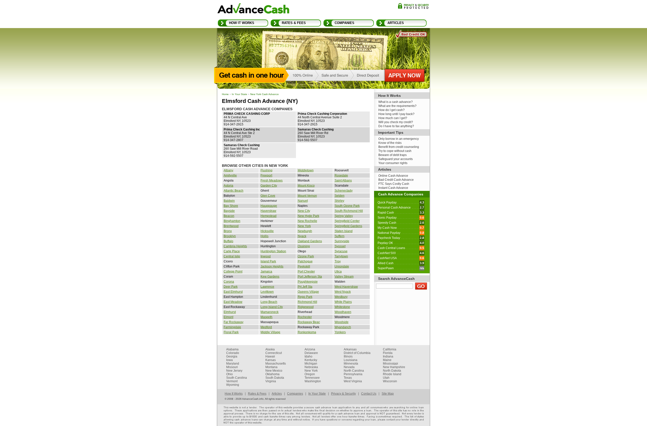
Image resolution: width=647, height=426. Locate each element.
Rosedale (341, 175)
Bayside (229, 211)
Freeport (266, 175)
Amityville (230, 175)
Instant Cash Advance (393, 188)
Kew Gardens (270, 276)
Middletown (306, 170)
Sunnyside (342, 241)
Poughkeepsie (308, 281)
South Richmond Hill (349, 211)
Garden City (269, 185)
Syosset (340, 246)
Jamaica (266, 271)
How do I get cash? (391, 110)
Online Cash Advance (393, 175)
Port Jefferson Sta (310, 276)
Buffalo (228, 241)
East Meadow (233, 302)
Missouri (232, 367)
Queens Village (308, 292)
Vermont (232, 381)
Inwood (266, 256)
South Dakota (274, 377)
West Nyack (343, 292)
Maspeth (266, 317)
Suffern (339, 236)
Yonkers (340, 332)
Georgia (231, 356)
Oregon (310, 374)
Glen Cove (268, 195)
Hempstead (268, 216)
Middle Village (270, 332)
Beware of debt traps (392, 155)
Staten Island (344, 231)
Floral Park (231, 332)
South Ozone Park (347, 206)
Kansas (270, 360)
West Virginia (353, 381)
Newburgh (305, 231)
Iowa (229, 360)
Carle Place (232, 251)
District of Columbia (357, 353)
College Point (233, 271)
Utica (338, 271)
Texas (348, 377)
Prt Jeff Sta (305, 286)
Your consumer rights (392, 163)
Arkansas (350, 349)
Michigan (311, 363)
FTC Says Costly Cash (393, 184)
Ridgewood (306, 307)
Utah (386, 377)
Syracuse (341, 251)
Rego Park (305, 297)
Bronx (228, 231)
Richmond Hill (307, 302)
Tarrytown (341, 256)
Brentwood (231, 226)
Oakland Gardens (310, 241)
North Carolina (354, 370)
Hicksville (267, 231)
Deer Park (231, 286)
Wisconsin (390, 381)
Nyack (302, 236)
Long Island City (272, 307)
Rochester (305, 317)
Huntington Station (273, 251)
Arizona (310, 349)
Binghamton (232, 221)
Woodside (342, 322)
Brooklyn (230, 236)
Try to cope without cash (394, 151)
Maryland (232, 363)
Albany (228, 170)
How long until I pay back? (396, 114)
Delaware (311, 353)
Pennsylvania (353, 374)
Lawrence (267, 286)
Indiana (388, 356)
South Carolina (236, 377)
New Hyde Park (308, 216)
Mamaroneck (270, 312)
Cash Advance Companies (400, 194)
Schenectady (344, 190)
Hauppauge (269, 206)
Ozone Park (306, 256)
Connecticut (273, 353)
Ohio (229, 374)
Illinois (348, 356)
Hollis (264, 236)
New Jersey (234, 370)
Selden (339, 195)
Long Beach (269, 302)
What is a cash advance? (395, 102)
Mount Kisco (306, 185)
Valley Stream (344, 276)
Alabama (232, 349)
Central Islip (232, 256)
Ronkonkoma (307, 332)
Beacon (229, 216)
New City (304, 211)
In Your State (239, 94)
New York (304, 226)
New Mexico (273, 370)
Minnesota (351, 363)
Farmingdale (232, 327)
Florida (387, 353)
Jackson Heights (272, 266)
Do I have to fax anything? (396, 126)
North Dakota (392, 370)
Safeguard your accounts (395, 159)
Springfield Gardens (348, 226)
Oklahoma (272, 374)
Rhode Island (392, 374)
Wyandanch (343, 327)
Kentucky (311, 360)
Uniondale (342, 266)
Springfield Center (347, 221)
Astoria (228, 185)
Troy (338, 261)
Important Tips (390, 132)
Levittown (267, 292)
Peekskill (304, 266)
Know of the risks (390, 143)
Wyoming (232, 385)
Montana (271, 367)
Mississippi (390, 363)
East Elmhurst (233, 292)
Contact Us (368, 393)
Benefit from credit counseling (398, 147)
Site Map (388, 393)
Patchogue (305, 261)
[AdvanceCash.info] (253, 9)
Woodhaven (343, 312)
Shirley (339, 201)
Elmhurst (230, 312)
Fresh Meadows (272, 180)
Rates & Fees (294, 23)
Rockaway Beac (309, 322)
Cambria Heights (235, 246)
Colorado (232, 353)
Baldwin (229, 201)
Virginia (270, 381)
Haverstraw (268, 211)
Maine (387, 360)
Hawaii (270, 356)
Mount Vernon (307, 195)
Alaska (270, 349)
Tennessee (312, 377)
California (389, 349)
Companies (344, 23)
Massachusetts (275, 363)
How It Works (241, 23)
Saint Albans (343, 180)
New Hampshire (394, 367)
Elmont (228, 317)
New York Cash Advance (264, 94)
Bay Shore (231, 206)
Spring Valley (344, 216)
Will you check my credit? (395, 122)
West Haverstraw (346, 286)
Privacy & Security (413, 6)
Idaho (308, 356)
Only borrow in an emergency (398, 139)
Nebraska (311, 367)
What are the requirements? (397, 106)
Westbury (341, 297)
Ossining (304, 246)
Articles (395, 23)
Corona (229, 281)
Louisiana (350, 360)
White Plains (343, 302)
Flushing (266, 170)
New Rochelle (307, 221)
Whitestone (342, 307)
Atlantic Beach (233, 190)
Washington (313, 381)
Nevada (349, 367)
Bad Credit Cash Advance (396, 180)
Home (225, 94)
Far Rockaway (233, 322)
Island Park (268, 261)
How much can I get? (392, 118)
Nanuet (303, 201)
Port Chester (306, 271)
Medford (266, 327)
